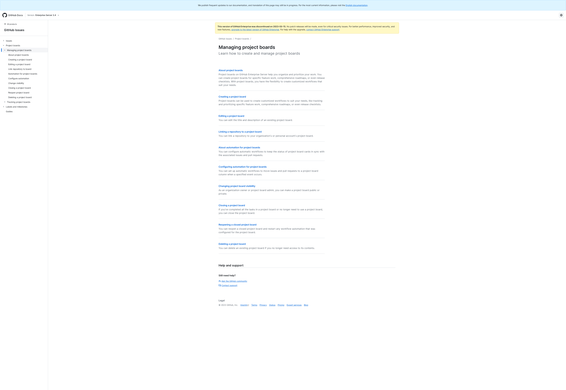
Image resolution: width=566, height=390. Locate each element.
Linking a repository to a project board (240, 131)
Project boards (242, 38)
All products (12, 24)
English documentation (356, 5)
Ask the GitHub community (234, 281)
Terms (254, 305)
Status (272, 305)
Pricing (281, 305)
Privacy (263, 305)
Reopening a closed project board (237, 224)
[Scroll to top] (559, 383)
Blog (306, 305)
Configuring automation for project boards (243, 166)
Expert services (294, 305)
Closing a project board (232, 205)
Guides (9, 111)
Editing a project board (231, 115)
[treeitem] (25, 40)
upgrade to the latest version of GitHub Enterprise (255, 29)
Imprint (243, 305)
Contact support (229, 285)
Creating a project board (232, 96)
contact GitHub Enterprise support (322, 29)
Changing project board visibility (237, 186)
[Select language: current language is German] (561, 15)
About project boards (231, 70)
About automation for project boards (239, 147)
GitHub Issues (14, 30)
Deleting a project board (232, 243)
